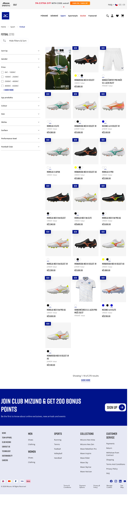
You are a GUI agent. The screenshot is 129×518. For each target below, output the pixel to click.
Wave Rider (85, 458)
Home (3, 27)
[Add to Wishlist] (94, 51)
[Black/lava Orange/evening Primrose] (107, 305)
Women (32, 451)
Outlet (83, 15)
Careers (5, 460)
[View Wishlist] (117, 15)
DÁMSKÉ (54, 15)
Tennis (57, 444)
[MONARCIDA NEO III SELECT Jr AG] (58, 335)
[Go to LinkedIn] (120, 481)
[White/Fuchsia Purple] (105, 305)
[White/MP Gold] (78, 76)
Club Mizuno (6, 442)
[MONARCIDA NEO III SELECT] (86, 59)
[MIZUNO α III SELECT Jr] (113, 105)
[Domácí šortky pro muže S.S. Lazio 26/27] (113, 59)
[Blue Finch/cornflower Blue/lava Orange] (111, 305)
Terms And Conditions (115, 464)
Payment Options (82, 486)
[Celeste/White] (103, 122)
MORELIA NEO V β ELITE (83, 217)
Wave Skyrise (85, 467)
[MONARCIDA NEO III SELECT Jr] (86, 105)
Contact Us (6, 446)
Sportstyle (73, 15)
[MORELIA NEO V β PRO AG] (113, 197)
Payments (110, 443)
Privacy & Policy (96, 486)
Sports (58, 433)
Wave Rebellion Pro (88, 449)
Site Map (122, 486)
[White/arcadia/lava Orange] (50, 122)
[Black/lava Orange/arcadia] (48, 213)
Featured (92, 15)
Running (57, 440)
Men (30, 433)
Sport (63, 15)
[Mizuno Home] (6, 4)
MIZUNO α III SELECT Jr (111, 126)
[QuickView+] (94, 58)
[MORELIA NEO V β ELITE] (86, 197)
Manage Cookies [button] (109, 486)
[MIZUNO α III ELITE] (113, 289)
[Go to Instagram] (116, 481)
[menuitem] (44, 15)
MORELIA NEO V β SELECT (56, 217)
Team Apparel (7, 437)
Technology (6, 451)
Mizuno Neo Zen (87, 444)
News (4, 433)
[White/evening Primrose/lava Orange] (80, 122)
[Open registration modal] (112, 15)
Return (109, 448)
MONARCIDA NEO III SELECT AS (85, 171)
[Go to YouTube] (125, 481)
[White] (103, 76)
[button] (20, 50)
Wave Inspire (85, 453)
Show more (85, 380)
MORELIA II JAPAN (53, 171)
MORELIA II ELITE (53, 126)
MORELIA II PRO (107, 171)
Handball (58, 458)
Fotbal (22, 27)
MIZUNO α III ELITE (109, 309)
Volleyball (58, 453)
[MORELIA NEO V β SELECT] (58, 197)
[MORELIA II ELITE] (58, 105)
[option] (20, 72)
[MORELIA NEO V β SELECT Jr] (58, 243)
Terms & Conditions (67, 486)
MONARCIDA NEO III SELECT (84, 80)
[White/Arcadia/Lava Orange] (50, 167)
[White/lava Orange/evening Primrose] (105, 122)
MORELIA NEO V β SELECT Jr (57, 263)
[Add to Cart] (94, 85)
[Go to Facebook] (111, 481)
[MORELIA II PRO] (113, 151)
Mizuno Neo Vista (87, 440)
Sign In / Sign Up (80, 3)
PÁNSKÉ (44, 15)
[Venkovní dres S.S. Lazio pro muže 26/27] (86, 289)
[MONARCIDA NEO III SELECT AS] (86, 151)
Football (57, 449)
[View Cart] (122, 15)
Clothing (31, 444)
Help (110, 4)
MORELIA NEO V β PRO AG (111, 217)
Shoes (30, 440)
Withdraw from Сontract (112, 453)
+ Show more (8, 89)
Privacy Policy (112, 469)
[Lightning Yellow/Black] (75, 76)
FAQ (108, 473)
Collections (87, 433)
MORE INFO (65, 86)
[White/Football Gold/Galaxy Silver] (48, 122)
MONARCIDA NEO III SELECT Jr (85, 126)
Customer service (111, 435)
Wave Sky (84, 462)
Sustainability (7, 455)
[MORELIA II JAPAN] (58, 151)
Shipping (110, 459)
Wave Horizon (86, 471)
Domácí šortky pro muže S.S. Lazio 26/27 (112, 81)
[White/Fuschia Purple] (80, 76)
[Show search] (107, 15)
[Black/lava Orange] (82, 76)
